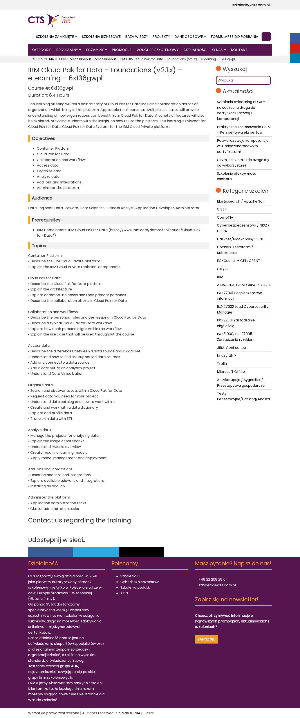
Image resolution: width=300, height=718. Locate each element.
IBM (220, 276)
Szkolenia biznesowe (101, 36)
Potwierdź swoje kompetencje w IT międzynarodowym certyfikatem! (243, 146)
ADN (124, 593)
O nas (217, 49)
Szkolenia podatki (135, 587)
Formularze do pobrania (234, 36)
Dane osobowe (188, 36)
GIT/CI (222, 268)
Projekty (161, 36)
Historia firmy (41, 598)
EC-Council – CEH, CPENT (238, 260)
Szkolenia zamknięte (55, 36)
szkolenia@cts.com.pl (250, 4)
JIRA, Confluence (231, 347)
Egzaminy (95, 49)
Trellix (222, 363)
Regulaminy (67, 49)
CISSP (222, 209)
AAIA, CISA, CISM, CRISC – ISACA (244, 284)
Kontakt (239, 49)
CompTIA (225, 217)
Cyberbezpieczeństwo (139, 581)
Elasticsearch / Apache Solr (241, 201)
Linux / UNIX (227, 355)
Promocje (122, 49)
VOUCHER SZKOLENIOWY (158, 49)
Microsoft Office (231, 371)
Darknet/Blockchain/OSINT (240, 239)
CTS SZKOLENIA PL (129, 713)
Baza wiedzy (136, 36)
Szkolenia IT (130, 576)
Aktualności (195, 49)
